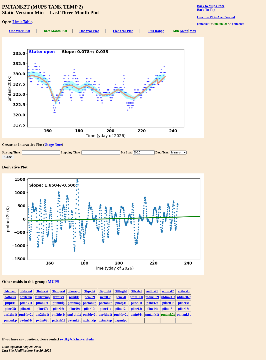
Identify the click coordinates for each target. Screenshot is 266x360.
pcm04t (121, 297)
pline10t (89, 308)
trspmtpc (121, 320)
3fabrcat (42, 291)
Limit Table (22, 22)
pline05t (10, 308)
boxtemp (26, 297)
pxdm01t (26, 320)
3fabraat (26, 291)
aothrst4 (10, 297)
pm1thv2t (26, 314)
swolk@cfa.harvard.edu (77, 339)
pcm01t (74, 297)
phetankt (105, 303)
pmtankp (10, 320)
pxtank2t (74, 320)
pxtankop (105, 320)
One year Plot (89, 31)
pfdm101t (136, 297)
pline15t (168, 308)
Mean (184, 31)
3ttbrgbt (121, 291)
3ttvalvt (136, 291)
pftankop (74, 303)
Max (193, 31)
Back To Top (206, 9)
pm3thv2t (89, 314)
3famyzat (58, 291)
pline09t (74, 308)
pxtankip (89, 320)
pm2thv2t (58, 314)
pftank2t (42, 303)
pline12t (121, 308)
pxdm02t (42, 320)
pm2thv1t (42, 314)
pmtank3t (238, 23)
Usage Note (53, 145)
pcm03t (105, 297)
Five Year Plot (123, 31)
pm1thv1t (10, 314)
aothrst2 (168, 291)
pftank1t (26, 303)
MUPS (53, 281)
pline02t (152, 303)
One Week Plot (19, 31)
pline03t (168, 303)
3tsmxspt (74, 291)
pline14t (152, 308)
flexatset (58, 297)
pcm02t (90, 297)
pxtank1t (58, 320)
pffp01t (10, 303)
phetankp (89, 303)
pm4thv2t (121, 314)
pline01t (136, 303)
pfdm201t (168, 297)
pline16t (183, 308)
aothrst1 (152, 291)
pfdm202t (184, 297)
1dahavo (10, 291)
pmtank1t (203, 23)
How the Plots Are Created (216, 17)
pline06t (26, 308)
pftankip (59, 303)
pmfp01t (136, 314)
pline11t (105, 308)
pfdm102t (152, 297)
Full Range (156, 31)
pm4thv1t (105, 314)
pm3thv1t (74, 314)
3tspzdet (105, 291)
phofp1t (120, 303)
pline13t (136, 308)
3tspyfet (89, 291)
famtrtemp (42, 297)
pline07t (42, 308)
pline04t (183, 303)
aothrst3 (184, 291)
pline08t (58, 308)
